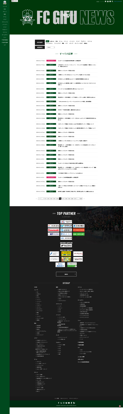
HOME (97, 1)
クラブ (4, 19)
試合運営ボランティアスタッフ (43, 354)
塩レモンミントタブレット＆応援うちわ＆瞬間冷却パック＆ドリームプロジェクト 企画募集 (66, 330)
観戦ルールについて (62, 295)
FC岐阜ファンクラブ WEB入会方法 (87, 327)
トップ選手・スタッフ (41, 363)
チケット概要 (39, 374)
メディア (71, 43)
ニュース (5, 6)
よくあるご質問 (81, 356)
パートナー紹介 (61, 317)
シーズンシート (40, 385)
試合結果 (38, 325)
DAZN (59, 298)
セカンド (60, 308)
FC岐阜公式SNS (83, 329)
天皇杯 (38, 333)
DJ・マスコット (40, 344)
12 (48, 198)
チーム (4, 16)
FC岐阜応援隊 (5, 42)
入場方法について (40, 382)
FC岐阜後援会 (5, 39)
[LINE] (66, 403)
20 (72, 198)
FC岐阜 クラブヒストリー (42, 342)
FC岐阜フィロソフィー (41, 340)
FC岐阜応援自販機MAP (63, 327)
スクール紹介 (83, 353)
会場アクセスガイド (62, 289)
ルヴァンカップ (40, 334)
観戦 (5, 14)
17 (63, 198)
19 (69, 198)
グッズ (4, 27)
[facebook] (58, 403)
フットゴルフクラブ (84, 315)
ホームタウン (5, 34)
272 (81, 198)
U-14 (59, 350)
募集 (63, 43)
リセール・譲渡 (40, 387)
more (66, 274)
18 (66, 198)
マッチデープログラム (41, 331)
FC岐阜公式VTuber (41, 346)
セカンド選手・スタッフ (42, 369)
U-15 (59, 311)
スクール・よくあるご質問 (85, 296)
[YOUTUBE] (69, 403)
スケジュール (5, 21)
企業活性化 (82, 304)
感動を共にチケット (41, 389)
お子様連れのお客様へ (63, 293)
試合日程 (38, 327)
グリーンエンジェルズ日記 (85, 351)
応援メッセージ (83, 335)
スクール (5, 32)
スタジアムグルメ (62, 300)
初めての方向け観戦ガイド (64, 291)
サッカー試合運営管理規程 (83, 362)
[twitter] (61, 403)
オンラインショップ (62, 337)
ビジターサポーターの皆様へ (64, 296)
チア (5, 45)
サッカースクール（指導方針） (86, 289)
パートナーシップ (62, 319)
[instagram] (64, 403)
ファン (4, 37)
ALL (47, 41)
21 (75, 198)
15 (57, 198)
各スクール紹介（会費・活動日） (87, 291)
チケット (5, 11)
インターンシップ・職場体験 (86, 308)
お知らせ (52, 41)
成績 (59, 354)
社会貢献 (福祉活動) (84, 313)
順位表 (38, 329)
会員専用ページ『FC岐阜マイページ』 (88, 331)
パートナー (4, 24)
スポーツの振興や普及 (85, 302)
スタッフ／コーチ (84, 293)
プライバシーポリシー (73, 398)
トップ (59, 306)
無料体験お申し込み (84, 295)
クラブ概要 (57, 398)
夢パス (38, 391)
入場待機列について (41, 383)
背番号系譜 (39, 367)
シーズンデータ (40, 365)
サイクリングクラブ (84, 317)
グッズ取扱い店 (61, 339)
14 (54, 198)
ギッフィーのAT (79, 43)
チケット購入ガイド (41, 376)
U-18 (59, 309)
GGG (81, 349)
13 (51, 198)
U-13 (59, 352)
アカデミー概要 (61, 344)
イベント (66, 41)
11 (45, 198)
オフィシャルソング (84, 337)
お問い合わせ (80, 359)
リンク (81, 339)
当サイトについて (64, 398)
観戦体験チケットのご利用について (44, 378)
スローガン (39, 361)
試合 (5, 9)
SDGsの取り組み (84, 311)
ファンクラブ (57, 43)
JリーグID (39, 380)
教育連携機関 (83, 306)
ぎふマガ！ (82, 333)
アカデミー (4, 29)
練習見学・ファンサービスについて (87, 322)
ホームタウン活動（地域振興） (86, 309)
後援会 (85, 43)
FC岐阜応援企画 (40, 356)
